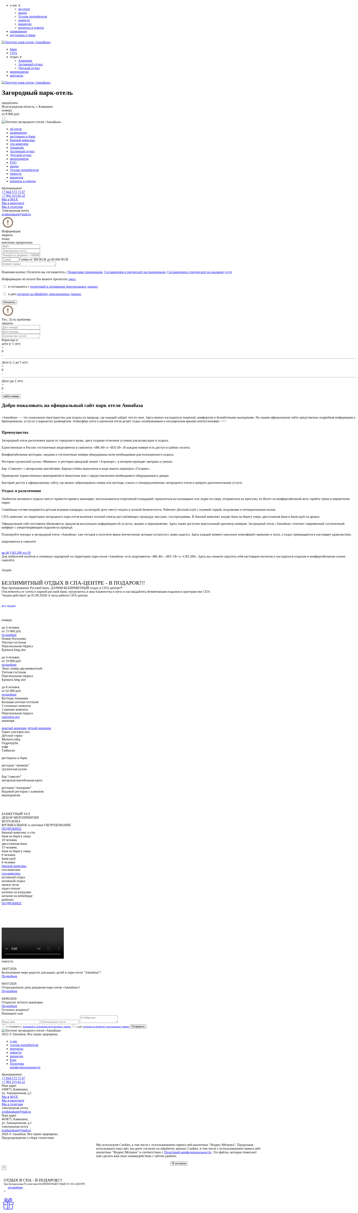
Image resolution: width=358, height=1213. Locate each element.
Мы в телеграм (12, 207)
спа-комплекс (11, 873)
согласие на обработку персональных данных (49, 294)
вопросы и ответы (31, 27)
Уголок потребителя (32, 16)
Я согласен (179, 1163)
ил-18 (26, 552)
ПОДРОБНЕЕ (12, 828)
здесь (72, 279)
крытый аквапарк (14, 728)
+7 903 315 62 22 (13, 195)
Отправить (138, 1026)
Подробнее (9, 976)
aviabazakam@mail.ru (16, 214)
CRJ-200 (16, 552)
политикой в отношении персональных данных (64, 286)
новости (24, 20)
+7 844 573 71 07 (13, 192)
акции (22, 12)
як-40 (5, 552)
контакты (16, 75)
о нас (13, 1041)
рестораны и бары (22, 35)
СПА (13, 53)
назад (5, 238)
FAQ (13, 162)
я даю (102, 1026)
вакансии (24, 24)
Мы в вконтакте (13, 203)
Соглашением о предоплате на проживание (135, 272)
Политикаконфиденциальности (25, 1065)
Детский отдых (29, 68)
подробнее (9, 635)
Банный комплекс (22, 140)
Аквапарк (25, 60)
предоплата (10, 103)
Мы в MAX (10, 199)
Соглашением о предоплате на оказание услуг (199, 272)
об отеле (24, 9)
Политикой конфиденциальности (187, 1152)
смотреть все (11, 717)
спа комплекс (19, 144)
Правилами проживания (85, 272)
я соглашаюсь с (38, 1026)
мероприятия (19, 72)
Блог (13, 1060)
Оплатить (9, 302)
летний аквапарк (39, 728)
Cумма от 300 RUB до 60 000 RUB (43, 259)
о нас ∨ (15, 5)
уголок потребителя (24, 1045)
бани (13, 49)
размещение (18, 31)
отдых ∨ (16, 57)
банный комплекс (14, 866)
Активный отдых (30, 64)
